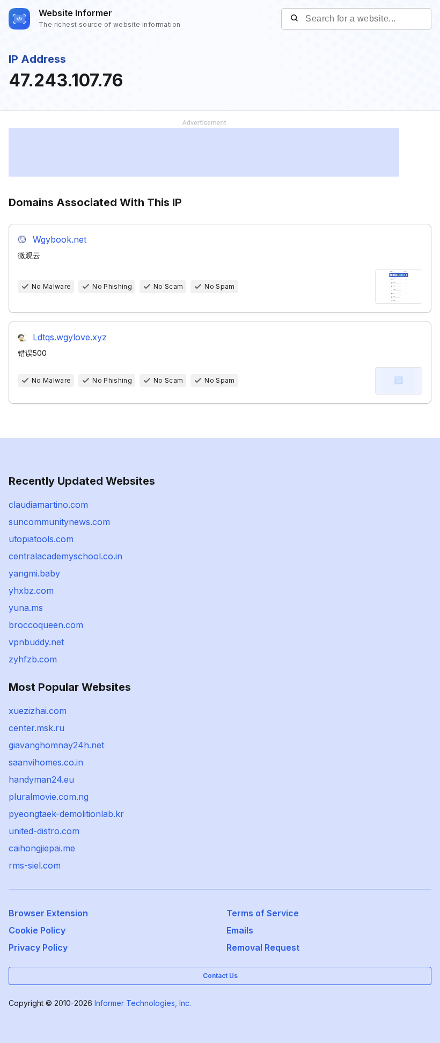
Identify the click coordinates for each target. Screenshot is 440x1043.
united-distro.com (44, 831)
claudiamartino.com (48, 504)
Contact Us (220, 976)
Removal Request (262, 947)
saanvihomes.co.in (46, 762)
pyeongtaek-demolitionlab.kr (66, 813)
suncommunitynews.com (59, 521)
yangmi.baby (34, 573)
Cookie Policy (37, 930)
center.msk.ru (36, 728)
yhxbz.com (31, 590)
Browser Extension (48, 913)
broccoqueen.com (46, 624)
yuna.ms (26, 607)
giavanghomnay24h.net (56, 745)
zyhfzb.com (33, 659)
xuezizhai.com (38, 710)
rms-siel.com (35, 865)
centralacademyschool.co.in (65, 556)
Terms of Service (262, 913)
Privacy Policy (38, 947)
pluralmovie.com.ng (49, 796)
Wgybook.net (59, 239)
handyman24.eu (41, 779)
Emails (239, 930)
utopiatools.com (41, 539)
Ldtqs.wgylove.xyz (70, 337)
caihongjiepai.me (42, 848)
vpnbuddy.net (36, 642)
